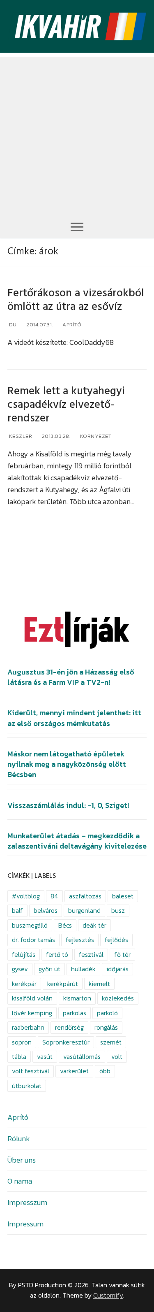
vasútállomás (82, 1056)
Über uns (21, 1159)
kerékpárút (62, 984)
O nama (19, 1180)
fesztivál (91, 954)
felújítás (23, 954)
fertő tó (57, 954)
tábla (19, 1056)
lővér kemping (32, 1013)
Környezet (94, 436)
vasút (45, 1056)
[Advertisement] (77, 134)
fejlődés (116, 939)
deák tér (94, 925)
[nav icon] (77, 226)
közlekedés (118, 998)
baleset (122, 896)
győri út (49, 969)
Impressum (25, 1223)
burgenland (84, 910)
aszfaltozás (85, 896)
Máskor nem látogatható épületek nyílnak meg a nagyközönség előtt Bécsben (66, 764)
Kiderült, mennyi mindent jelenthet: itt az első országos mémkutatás (74, 717)
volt (116, 1056)
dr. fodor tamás (33, 939)
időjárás (117, 969)
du (12, 324)
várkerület (74, 1071)
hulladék (83, 969)
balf (17, 910)
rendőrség (69, 1027)
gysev (20, 969)
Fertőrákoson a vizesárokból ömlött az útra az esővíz (75, 300)
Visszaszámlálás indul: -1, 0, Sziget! (68, 805)
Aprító (71, 324)
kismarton (77, 998)
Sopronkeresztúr (66, 1042)
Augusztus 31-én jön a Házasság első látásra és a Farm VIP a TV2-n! (70, 677)
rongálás (106, 1027)
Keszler (19, 436)
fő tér (122, 954)
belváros (45, 910)
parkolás (74, 1013)
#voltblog (26, 896)
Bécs (65, 925)
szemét (111, 1042)
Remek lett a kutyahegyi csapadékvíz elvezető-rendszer (66, 404)
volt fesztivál (30, 1071)
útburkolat (26, 1086)
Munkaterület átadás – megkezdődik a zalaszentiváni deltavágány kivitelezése (77, 840)
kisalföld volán (32, 998)
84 (54, 896)
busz (118, 910)
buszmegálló (30, 925)
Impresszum (27, 1202)
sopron (22, 1042)
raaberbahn (28, 1027)
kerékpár (24, 984)
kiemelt (99, 984)
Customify (108, 1295)
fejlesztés (80, 939)
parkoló (107, 1013)
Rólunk (18, 1138)
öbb (104, 1071)
